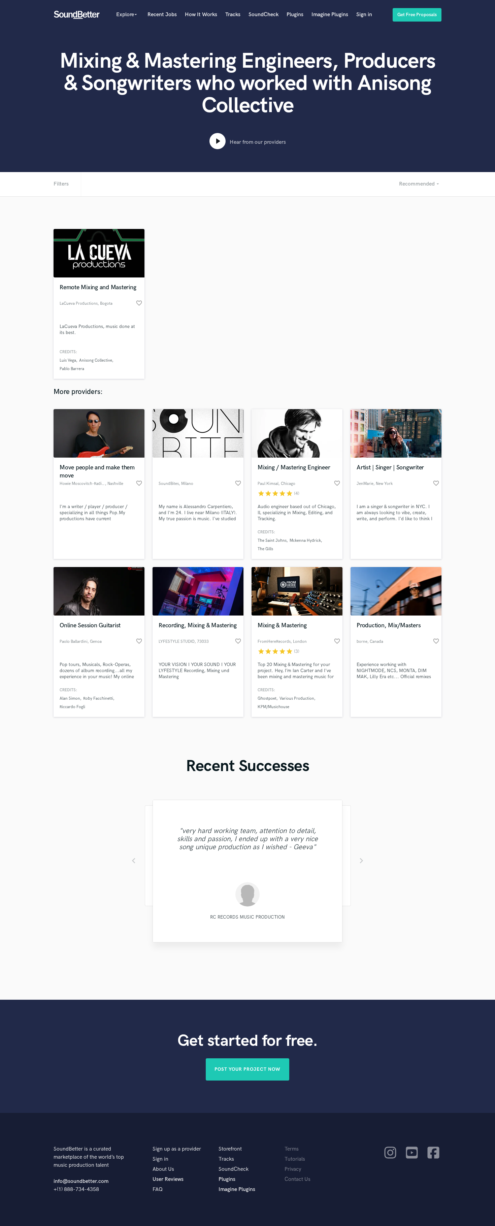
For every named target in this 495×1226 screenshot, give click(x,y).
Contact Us (297, 1179)
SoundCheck (263, 14)
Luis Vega (68, 360)
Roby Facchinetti (98, 698)
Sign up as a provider (177, 1149)
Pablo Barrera (72, 368)
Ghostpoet (267, 698)
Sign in (364, 14)
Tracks (232, 14)
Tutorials (295, 1159)
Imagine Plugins (329, 14)
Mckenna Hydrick (305, 540)
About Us (163, 1169)
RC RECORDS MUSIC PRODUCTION (247, 917)
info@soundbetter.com (81, 1181)
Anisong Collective (95, 360)
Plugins (295, 14)
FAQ (158, 1189)
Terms (292, 1149)
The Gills (265, 549)
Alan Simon (70, 698)
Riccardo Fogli (72, 706)
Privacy (293, 1169)
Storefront (230, 1149)
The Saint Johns (272, 540)
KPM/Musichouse (273, 706)
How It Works (201, 14)
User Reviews (168, 1179)
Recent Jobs (162, 14)
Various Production (296, 698)
